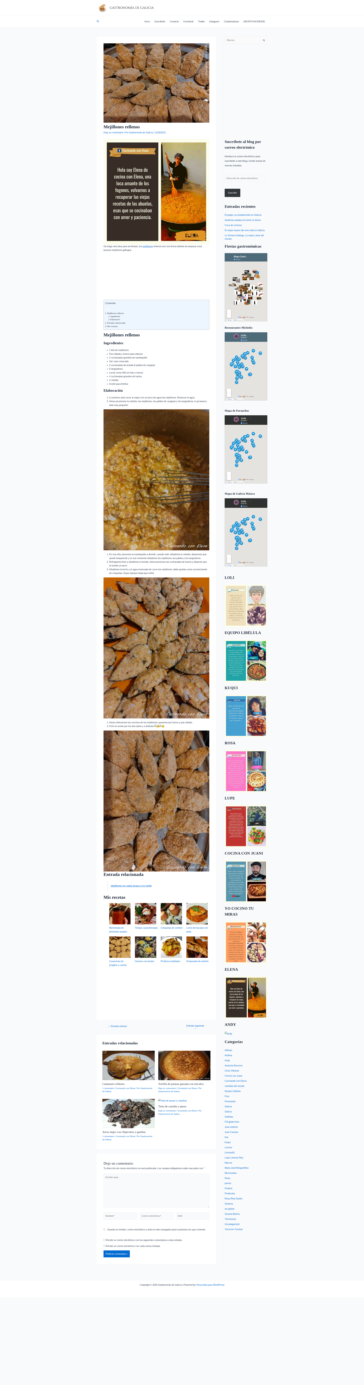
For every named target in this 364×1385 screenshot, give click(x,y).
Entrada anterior (117, 1026)
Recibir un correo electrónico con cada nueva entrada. (133, 1246)
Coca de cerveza (233, 225)
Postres (228, 1188)
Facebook (188, 21)
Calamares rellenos (113, 1083)
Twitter (201, 21)
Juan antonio (231, 1127)
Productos (230, 1193)
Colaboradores (231, 21)
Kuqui (228, 1142)
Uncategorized (232, 1224)
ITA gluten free (232, 1122)
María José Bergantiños (237, 1168)
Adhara (228, 1050)
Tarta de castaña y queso (172, 1106)
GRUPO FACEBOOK (254, 21)
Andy (227, 1060)
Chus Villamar (232, 1070)
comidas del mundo (234, 1086)
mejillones (147, 246)
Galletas (229, 1117)
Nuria (227, 1178)
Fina (227, 1096)
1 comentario (108, 1088)
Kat (226, 1137)
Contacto (174, 21)
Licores (228, 1147)
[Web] (192, 1216)
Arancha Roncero (233, 1065)
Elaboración (115, 320)
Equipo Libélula (233, 1091)
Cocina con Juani (233, 1076)
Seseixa (229, 1204)
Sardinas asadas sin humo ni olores (243, 220)
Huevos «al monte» (145, 961)
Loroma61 (230, 1152)
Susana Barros (232, 1214)
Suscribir (232, 193)
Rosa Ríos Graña (233, 1198)
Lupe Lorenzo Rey (234, 1157)
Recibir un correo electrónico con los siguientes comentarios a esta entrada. (144, 1240)
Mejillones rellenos (115, 313)
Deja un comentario (113, 132)
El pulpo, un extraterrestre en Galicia (243, 215)
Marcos (228, 1163)
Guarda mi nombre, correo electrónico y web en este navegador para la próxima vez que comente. (156, 1229)
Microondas (230, 1173)
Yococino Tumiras (234, 1229)
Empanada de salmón (197, 961)
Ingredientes (115, 316)
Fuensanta (230, 1101)
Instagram (214, 21)
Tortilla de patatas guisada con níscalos (181, 1083)
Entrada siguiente (195, 1027)
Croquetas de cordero (172, 928)
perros (228, 1183)
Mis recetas (112, 326)
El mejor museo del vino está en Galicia (245, 230)
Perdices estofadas (170, 961)
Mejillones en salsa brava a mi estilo (131, 885)
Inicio (147, 21)
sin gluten (229, 1209)
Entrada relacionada (116, 323)
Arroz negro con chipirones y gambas (124, 1131)
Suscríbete (159, 21)
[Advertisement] (156, 279)
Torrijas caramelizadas (146, 928)
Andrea (228, 1055)
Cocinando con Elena (125, 1088)
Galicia (228, 1106)
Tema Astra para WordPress (210, 1285)
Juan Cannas (231, 1132)
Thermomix (230, 1219)
